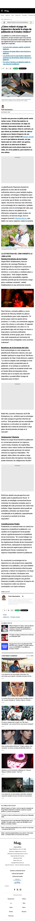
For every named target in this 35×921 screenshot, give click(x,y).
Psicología (24, 15)
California (7, 15)
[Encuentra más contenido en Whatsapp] (10, 68)
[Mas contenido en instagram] (20, 889)
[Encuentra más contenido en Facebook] (3, 68)
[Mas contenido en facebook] (14, 889)
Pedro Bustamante (7, 109)
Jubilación (6, 617)
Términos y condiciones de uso (17, 870)
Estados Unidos (15, 617)
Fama (11, 907)
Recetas (24, 911)
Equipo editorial (17, 847)
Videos (24, 899)
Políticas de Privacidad (17, 873)
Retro (24, 907)
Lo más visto (6, 623)
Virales (11, 911)
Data (24, 903)
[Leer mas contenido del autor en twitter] (23, 596)
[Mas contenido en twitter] (17, 889)
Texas (12, 15)
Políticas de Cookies (17, 876)
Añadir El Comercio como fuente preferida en (17, 22)
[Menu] (2, 10)
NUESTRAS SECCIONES (17, 895)
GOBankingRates (20, 218)
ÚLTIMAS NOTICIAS (8, 805)
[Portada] (17, 845)
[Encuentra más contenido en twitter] (7, 68)
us (11, 903)
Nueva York (17, 15)
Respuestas (11, 899)
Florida (2, 15)
